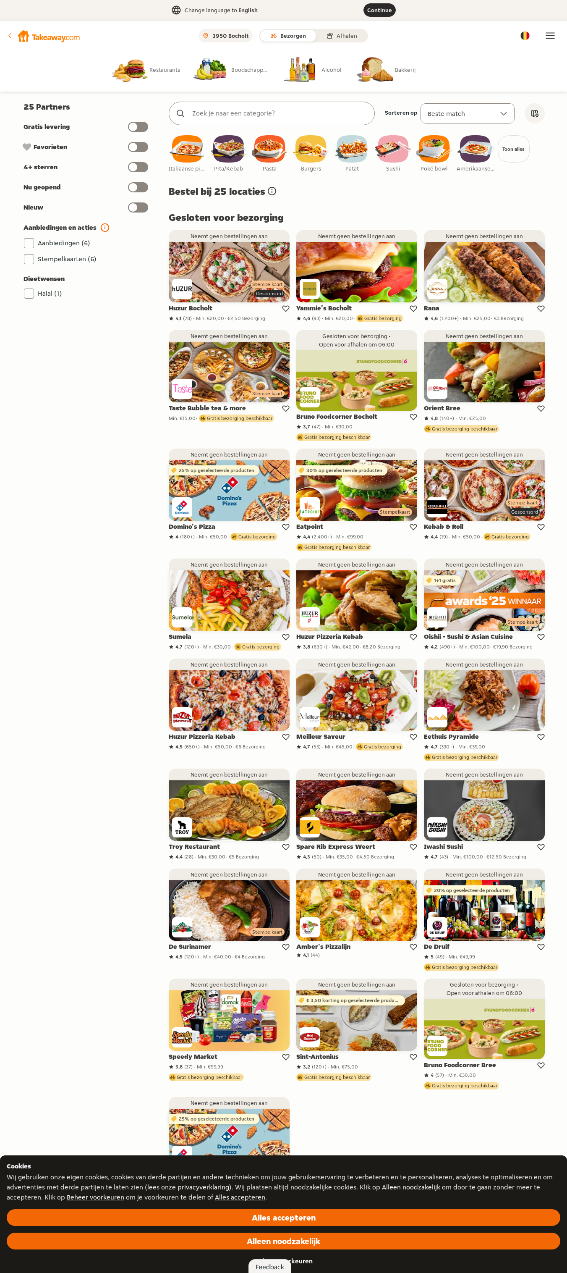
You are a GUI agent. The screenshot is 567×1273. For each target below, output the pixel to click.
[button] (43, 35)
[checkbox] (187, 154)
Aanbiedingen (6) (64, 243)
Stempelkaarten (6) (67, 259)
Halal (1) (50, 293)
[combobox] (280, 113)
